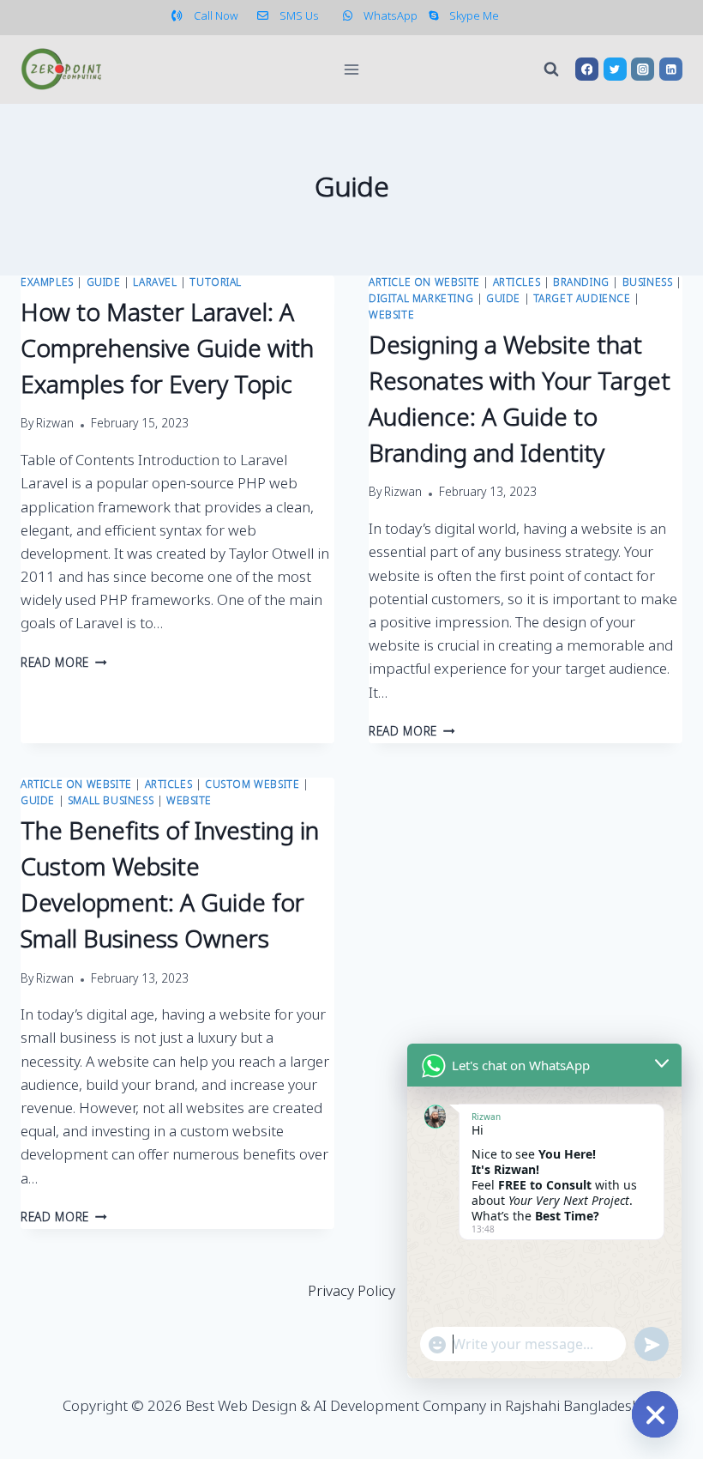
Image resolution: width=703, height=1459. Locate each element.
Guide (104, 283)
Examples (47, 283)
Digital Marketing (421, 299)
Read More (64, 664)
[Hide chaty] (655, 1414)
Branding (581, 283)
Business (647, 283)
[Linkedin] (670, 69)
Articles (517, 283)
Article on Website (424, 283)
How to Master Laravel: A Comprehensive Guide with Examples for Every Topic (167, 351)
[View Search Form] (551, 69)
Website (391, 316)
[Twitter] (615, 69)
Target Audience (582, 299)
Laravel (155, 283)
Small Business (110, 801)
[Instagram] (642, 69)
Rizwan (55, 425)
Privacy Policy (351, 1292)
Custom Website (252, 785)
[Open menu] (352, 69)
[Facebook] (586, 69)
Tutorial (215, 283)
